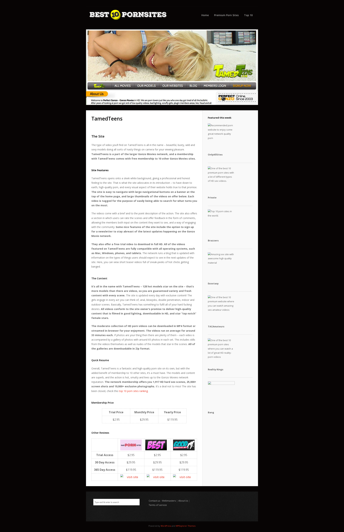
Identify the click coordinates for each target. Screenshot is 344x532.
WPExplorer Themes (185, 525)
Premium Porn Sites (226, 15)
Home (205, 15)
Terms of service (158, 505)
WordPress (166, 525)
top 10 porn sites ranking (133, 391)
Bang (211, 412)
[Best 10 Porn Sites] (172, 15)
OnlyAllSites (215, 154)
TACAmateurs (216, 326)
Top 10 (248, 15)
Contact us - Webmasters (162, 500)
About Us (183, 500)
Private (212, 197)
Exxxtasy (213, 283)
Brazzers (213, 240)
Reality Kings (215, 369)
